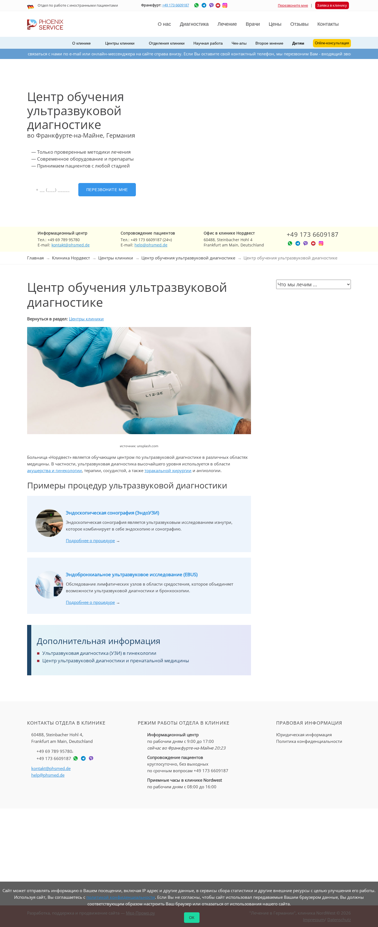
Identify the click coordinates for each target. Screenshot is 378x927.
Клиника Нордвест (71, 258)
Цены (275, 24)
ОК (192, 917)
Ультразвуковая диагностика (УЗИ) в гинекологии (99, 653)
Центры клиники (115, 258)
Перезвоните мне (293, 5)
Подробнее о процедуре (90, 540)
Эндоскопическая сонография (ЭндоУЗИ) (112, 512)
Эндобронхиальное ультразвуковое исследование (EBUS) (132, 574)
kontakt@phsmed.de (70, 245)
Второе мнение (269, 43)
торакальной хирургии (167, 470)
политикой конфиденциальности (120, 897)
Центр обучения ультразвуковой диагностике (188, 258)
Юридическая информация (304, 734)
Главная (35, 258)
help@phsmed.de (150, 245)
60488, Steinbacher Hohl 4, (62, 738)
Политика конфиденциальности (309, 741)
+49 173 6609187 (175, 4)
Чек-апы (239, 43)
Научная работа (208, 43)
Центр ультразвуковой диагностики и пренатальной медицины (115, 660)
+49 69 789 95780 (54, 751)
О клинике (81, 43)
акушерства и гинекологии (54, 470)
